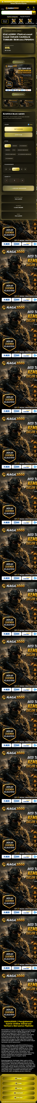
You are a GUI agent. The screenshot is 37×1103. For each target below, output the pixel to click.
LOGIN (19, 1082)
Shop (2, 9)
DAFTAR (19, 1088)
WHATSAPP (19, 1093)
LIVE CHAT (20, 1098)
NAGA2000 (5, 1030)
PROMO (19, 1078)
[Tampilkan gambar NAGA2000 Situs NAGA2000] (26, 103)
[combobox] (16, 12)
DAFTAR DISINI (18, 129)
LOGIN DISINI (18, 134)
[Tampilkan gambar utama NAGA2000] (10, 103)
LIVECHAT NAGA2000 (19, 188)
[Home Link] (12, 8)
